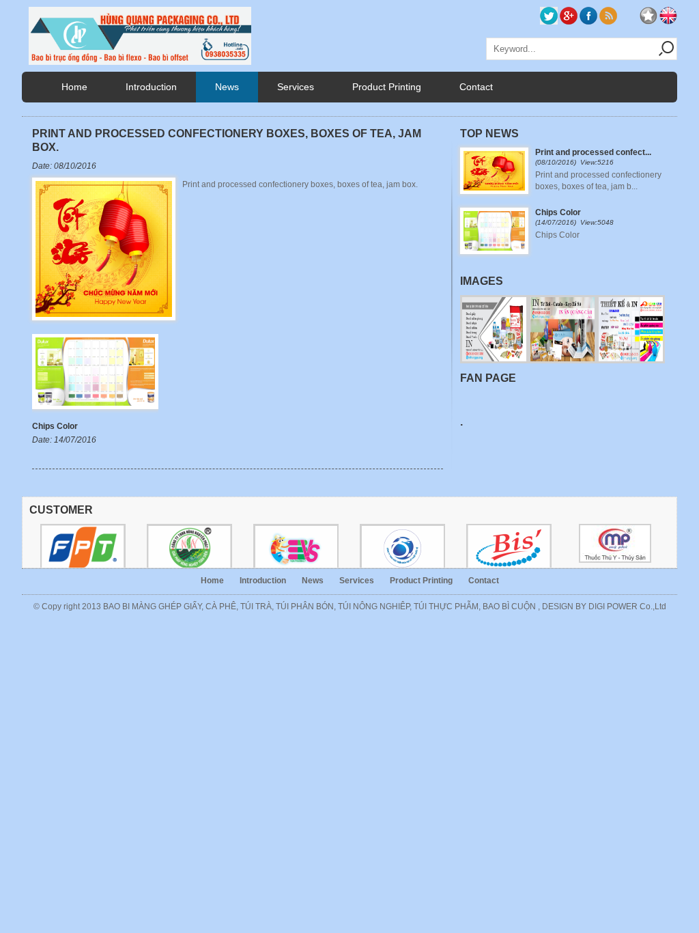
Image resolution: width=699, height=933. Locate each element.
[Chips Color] (95, 413)
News (227, 86)
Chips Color (55, 426)
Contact (476, 86)
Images (481, 281)
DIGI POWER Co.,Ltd (627, 606)
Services (295, 86)
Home (74, 86)
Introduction (151, 86)
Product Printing (386, 86)
